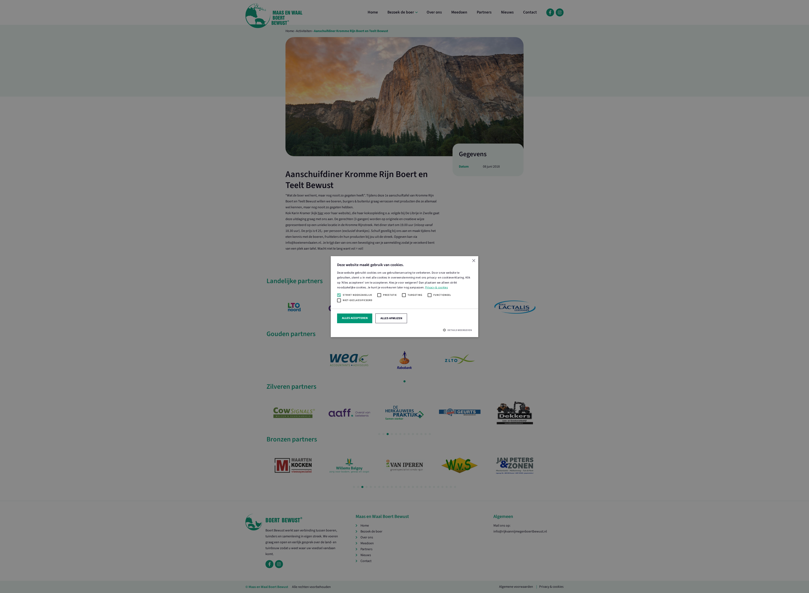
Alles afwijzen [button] (391, 318)
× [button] (473, 260)
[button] (404, 330)
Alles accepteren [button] (355, 318)
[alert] (404, 296)
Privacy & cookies (436, 287)
